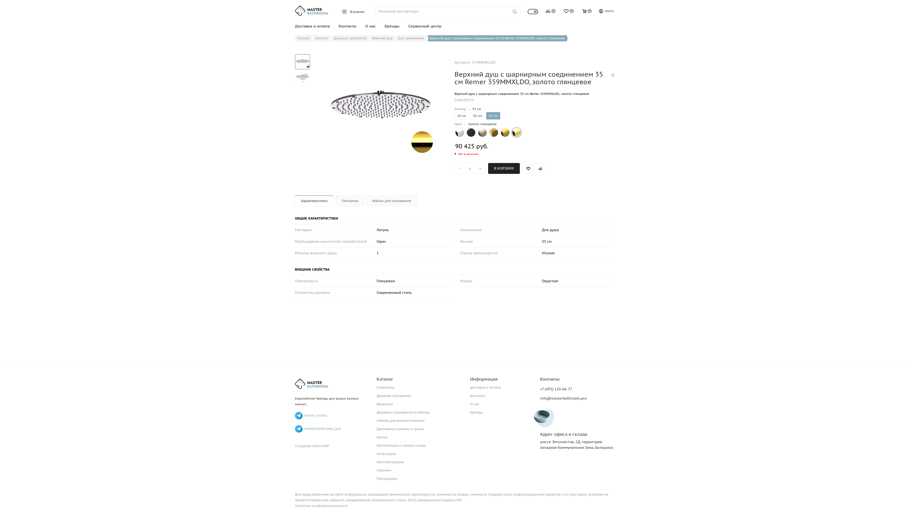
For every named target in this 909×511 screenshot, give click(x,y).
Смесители (385, 387)
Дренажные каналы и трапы (400, 429)
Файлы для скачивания (391, 201)
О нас (474, 404)
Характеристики (314, 201)
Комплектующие (390, 462)
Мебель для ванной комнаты (401, 420)
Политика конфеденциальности (321, 506)
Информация (484, 379)
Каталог (385, 379)
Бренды (476, 412)
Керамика (385, 404)
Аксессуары (386, 454)
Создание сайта (308, 446)
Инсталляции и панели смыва (401, 445)
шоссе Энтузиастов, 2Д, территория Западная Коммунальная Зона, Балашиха (576, 441)
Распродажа (387, 478)
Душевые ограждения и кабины (403, 412)
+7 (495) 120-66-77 (556, 389)
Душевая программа (394, 396)
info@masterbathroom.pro (563, 398)
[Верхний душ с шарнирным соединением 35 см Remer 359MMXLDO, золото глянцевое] (380, 107)
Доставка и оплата (485, 387)
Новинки (384, 470)
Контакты (478, 396)
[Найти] (515, 12)
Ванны (382, 437)
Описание (350, 201)
